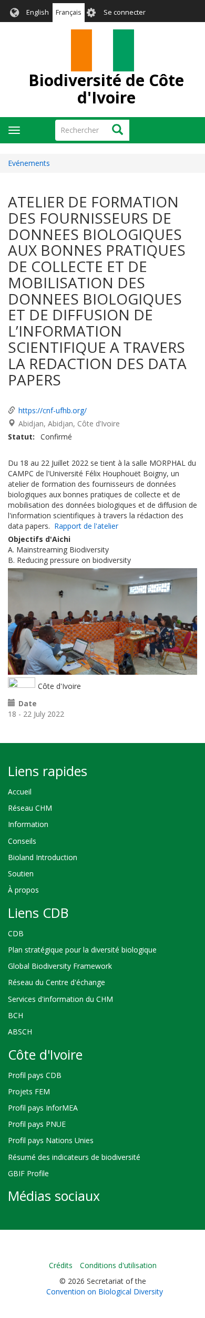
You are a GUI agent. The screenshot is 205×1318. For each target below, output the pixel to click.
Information (28, 824)
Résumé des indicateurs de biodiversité (74, 1157)
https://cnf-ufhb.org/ (52, 410)
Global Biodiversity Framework (60, 966)
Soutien (21, 873)
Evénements (29, 163)
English (37, 12)
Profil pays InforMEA (43, 1108)
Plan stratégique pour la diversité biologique (82, 950)
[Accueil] (102, 50)
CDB (16, 933)
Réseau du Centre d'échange (56, 982)
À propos (23, 890)
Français (68, 12)
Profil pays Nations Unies (51, 1140)
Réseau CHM (30, 808)
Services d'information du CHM (60, 999)
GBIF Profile (28, 1173)
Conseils (22, 841)
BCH (15, 1015)
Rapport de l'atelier (86, 526)
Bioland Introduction (42, 857)
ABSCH (20, 1032)
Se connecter (125, 12)
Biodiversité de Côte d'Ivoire (106, 88)
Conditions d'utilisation (118, 1265)
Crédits (61, 1265)
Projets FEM (29, 1091)
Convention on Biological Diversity (104, 1291)
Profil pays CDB (35, 1075)
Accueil (20, 792)
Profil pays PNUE (37, 1124)
